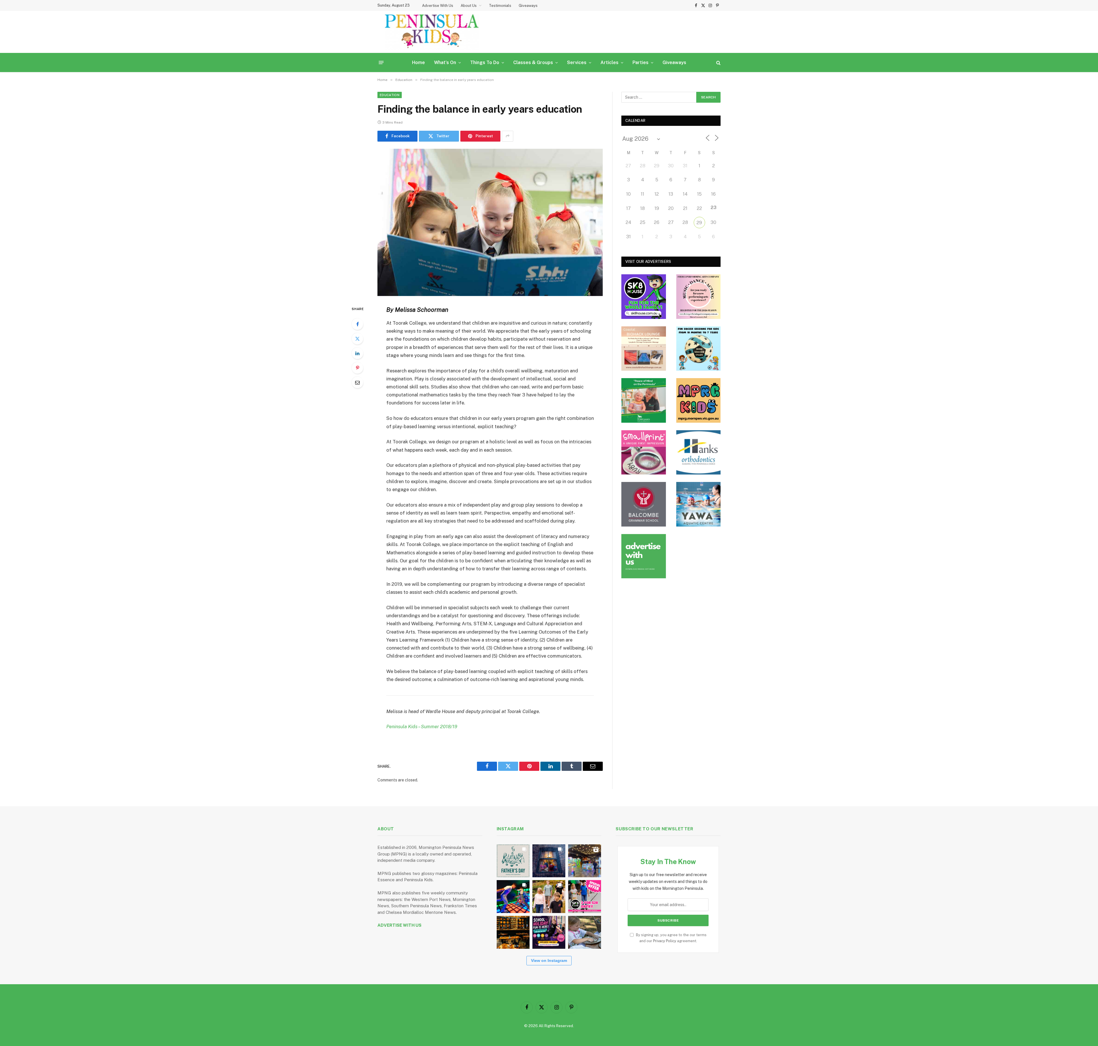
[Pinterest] (357, 368)
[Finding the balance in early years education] (490, 222)
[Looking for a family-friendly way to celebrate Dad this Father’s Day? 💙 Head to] (513, 860)
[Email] (357, 382)
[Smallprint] (643, 452)
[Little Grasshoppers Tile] (643, 400)
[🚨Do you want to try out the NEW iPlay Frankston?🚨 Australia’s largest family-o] (513, 896)
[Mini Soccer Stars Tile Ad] (698, 348)
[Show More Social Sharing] (507, 136)
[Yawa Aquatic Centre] (698, 504)
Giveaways (528, 5)
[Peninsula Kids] (432, 32)
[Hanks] (698, 452)
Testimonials (500, 5)
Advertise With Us (437, 5)
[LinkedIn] (357, 353)
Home (418, 62)
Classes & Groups (533, 62)
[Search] (718, 62)
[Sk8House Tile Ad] (643, 296)
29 (699, 222)
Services (576, 62)
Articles (609, 62)
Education (389, 95)
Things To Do (484, 62)
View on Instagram (549, 960)
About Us (469, 5)
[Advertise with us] (643, 556)
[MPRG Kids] (698, 400)
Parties (640, 62)
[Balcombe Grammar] (643, 504)
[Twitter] (357, 338)
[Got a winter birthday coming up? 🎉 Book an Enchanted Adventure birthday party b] (548, 896)
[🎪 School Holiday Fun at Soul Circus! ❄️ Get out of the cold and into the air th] (548, 932)
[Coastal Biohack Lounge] (643, 348)
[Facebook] (357, 324)
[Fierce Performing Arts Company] (698, 296)
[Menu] (381, 62)
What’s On (445, 62)
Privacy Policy (664, 941)
